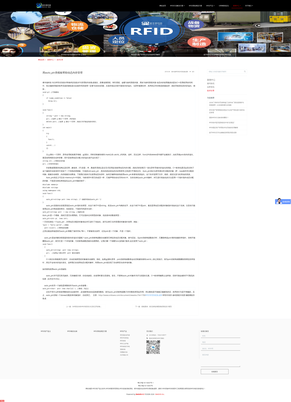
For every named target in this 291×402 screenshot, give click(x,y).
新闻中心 (50, 60)
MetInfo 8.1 (140, 394)
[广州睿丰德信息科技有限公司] (43, 5)
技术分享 (60, 60)
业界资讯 (210, 87)
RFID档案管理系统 (112, 388)
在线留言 (214, 371)
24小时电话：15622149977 (157, 335)
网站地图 (89, 388)
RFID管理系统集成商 (153, 295)
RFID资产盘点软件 (98, 388)
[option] (145, 34)
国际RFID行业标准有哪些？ (217, 55)
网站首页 (162, 6)
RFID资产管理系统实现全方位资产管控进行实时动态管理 (145, 55)
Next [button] (252, 54)
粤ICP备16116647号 (145, 386)
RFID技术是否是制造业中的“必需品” (222, 122)
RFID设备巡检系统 (126, 388)
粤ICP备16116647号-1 (146, 383)
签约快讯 (210, 83)
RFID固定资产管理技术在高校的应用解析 (223, 127)
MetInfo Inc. (160, 394)
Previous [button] (39, 54)
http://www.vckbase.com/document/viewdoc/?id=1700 (122, 295)
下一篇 (153, 306)
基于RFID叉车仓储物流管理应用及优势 (223, 132)
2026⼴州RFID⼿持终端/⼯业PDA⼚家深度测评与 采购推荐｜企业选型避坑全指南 (73, 55)
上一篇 (86, 306)
